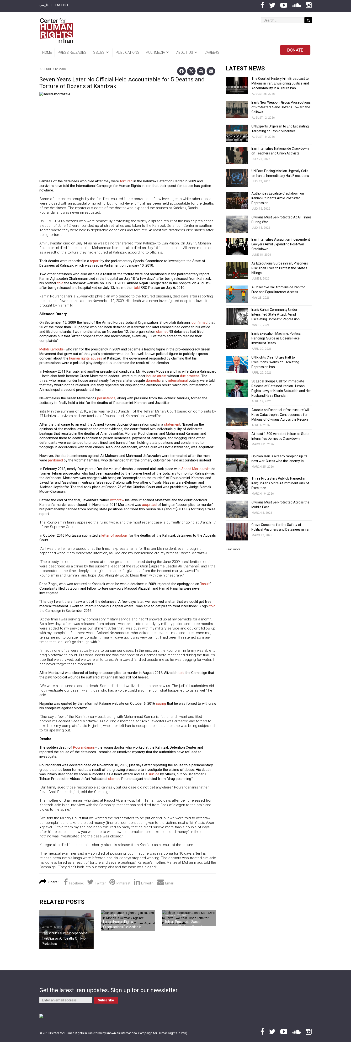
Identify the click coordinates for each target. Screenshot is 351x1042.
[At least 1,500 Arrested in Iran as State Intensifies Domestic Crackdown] (237, 441)
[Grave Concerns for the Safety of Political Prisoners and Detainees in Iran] (237, 531)
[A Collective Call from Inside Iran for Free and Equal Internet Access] (237, 294)
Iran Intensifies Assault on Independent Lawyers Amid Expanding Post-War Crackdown (280, 244)
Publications (127, 52)
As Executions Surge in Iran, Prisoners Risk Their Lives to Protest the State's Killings (279, 268)
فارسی (43, 5)
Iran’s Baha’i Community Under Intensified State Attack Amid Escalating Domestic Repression (275, 314)
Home (47, 52)
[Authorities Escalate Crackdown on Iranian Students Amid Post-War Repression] (237, 200)
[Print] (201, 71)
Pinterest (123, 883)
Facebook (76, 883)
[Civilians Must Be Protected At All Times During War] (237, 224)
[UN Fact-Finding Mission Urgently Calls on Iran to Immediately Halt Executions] (237, 178)
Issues (98, 52)
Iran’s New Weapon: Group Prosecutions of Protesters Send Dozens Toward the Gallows (281, 107)
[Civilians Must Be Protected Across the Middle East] (237, 509)
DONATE (295, 50)
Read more (233, 549)
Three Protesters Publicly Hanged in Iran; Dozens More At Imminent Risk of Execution (280, 483)
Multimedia (155, 52)
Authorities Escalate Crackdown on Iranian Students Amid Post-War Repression (277, 198)
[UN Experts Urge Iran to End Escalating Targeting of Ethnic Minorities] (237, 133)
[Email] (211, 71)
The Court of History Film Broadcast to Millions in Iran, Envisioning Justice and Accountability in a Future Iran (280, 83)
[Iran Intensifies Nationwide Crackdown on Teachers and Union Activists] (237, 155)
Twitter (100, 883)
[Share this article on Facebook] (181, 71)
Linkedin (147, 883)
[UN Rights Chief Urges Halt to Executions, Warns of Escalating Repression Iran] (237, 364)
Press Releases (72, 52)
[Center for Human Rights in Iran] (56, 30)
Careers (211, 52)
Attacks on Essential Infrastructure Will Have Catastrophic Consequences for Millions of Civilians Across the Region (280, 414)
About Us (184, 52)
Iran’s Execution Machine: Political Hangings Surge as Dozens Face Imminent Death (276, 338)
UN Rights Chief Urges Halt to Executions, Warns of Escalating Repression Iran (275, 362)
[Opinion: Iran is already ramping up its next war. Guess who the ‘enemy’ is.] (237, 463)
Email (169, 883)
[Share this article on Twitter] (191, 71)
